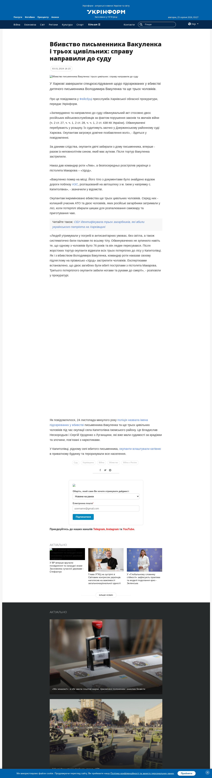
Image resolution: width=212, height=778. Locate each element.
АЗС (75, 184)
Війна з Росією (130, 462)
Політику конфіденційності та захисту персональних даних (142, 773)
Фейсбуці (86, 99)
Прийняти (186, 773)
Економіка (30, 24)
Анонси (55, 17)
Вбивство (113, 462)
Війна (17, 24)
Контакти (129, 24)
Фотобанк (30, 17)
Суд (76, 462)
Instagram (112, 529)
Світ (42, 24)
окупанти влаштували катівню (140, 448)
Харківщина (88, 462)
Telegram (99, 529)
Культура (67, 24)
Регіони (53, 24)
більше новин (106, 595)
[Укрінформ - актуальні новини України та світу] (106, 11)
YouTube (128, 529)
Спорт (80, 24)
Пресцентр (43, 17)
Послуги (18, 17)
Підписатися (83, 516)
